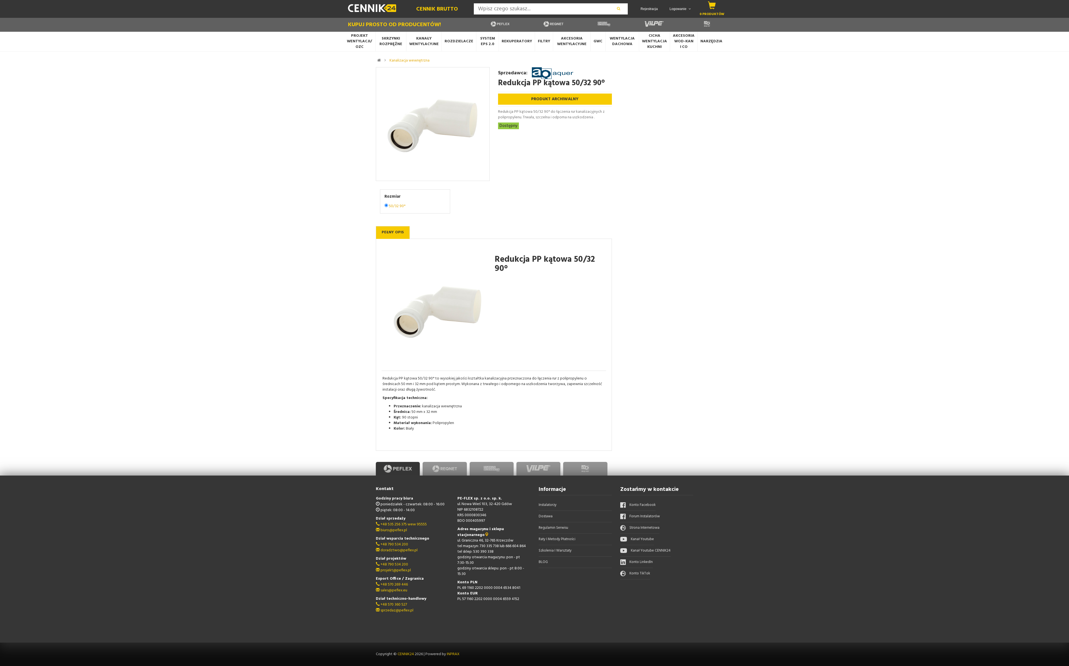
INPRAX (453, 654)
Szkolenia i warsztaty (555, 551)
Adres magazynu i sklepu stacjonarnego (480, 532)
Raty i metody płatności (557, 539)
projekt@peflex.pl (395, 570)
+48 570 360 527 (393, 604)
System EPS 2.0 (487, 41)
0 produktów (712, 14)
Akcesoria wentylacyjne (572, 41)
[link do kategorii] (385, 60)
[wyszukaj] (618, 8)
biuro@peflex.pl (393, 530)
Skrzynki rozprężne (390, 41)
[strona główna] (379, 60)
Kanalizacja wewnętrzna (409, 60)
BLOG (543, 562)
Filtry (544, 41)
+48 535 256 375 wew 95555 (403, 524)
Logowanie (678, 9)
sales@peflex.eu (393, 590)
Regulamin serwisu (553, 528)
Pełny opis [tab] (393, 232)
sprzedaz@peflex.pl (396, 610)
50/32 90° (397, 206)
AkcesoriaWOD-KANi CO (684, 41)
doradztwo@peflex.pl (399, 550)
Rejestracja (649, 9)
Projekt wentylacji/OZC (359, 41)
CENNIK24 (406, 654)
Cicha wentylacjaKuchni (654, 41)
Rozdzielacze (459, 41)
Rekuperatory (517, 41)
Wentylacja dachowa (622, 41)
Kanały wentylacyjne (424, 41)
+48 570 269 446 (394, 584)
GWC (598, 41)
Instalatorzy (547, 505)
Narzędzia (711, 41)
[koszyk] (712, 5)
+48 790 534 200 (394, 544)
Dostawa (546, 516)
